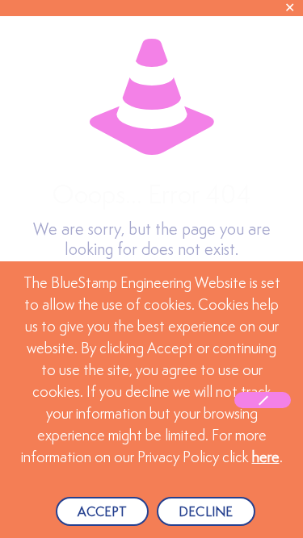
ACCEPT (102, 512)
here (266, 458)
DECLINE (206, 512)
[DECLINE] (262, 400)
